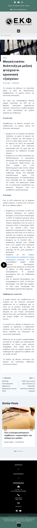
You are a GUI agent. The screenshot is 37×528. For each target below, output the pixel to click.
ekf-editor (7, 83)
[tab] (14, 451)
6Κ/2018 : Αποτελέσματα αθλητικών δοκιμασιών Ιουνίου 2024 (9, 384)
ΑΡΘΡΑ (5, 58)
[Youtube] (18, 2)
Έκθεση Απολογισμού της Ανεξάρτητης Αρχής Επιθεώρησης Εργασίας (20, 257)
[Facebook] (15, 2)
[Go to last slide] (5, 428)
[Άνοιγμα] (4, 265)
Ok (19, 525)
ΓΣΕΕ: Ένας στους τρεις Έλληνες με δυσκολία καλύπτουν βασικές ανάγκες (27, 384)
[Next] (31, 428)
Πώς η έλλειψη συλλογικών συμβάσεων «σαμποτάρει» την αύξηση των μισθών (18, 435)
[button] (18, 31)
